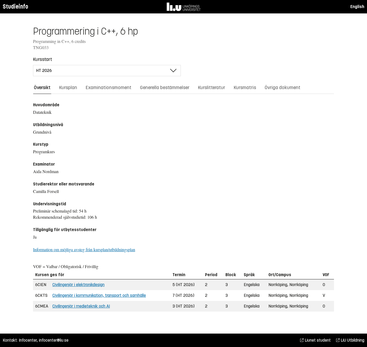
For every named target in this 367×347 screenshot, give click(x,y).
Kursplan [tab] (68, 87)
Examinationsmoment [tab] (108, 87)
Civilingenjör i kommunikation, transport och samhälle (99, 295)
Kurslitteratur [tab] (211, 87)
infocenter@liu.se (54, 340)
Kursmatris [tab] (245, 87)
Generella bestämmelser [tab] (164, 87)
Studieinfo (15, 6)
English (357, 6)
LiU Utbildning (352, 340)
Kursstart (42, 59)
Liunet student (317, 340)
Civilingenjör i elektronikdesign (78, 284)
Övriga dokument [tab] (282, 87)
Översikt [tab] (42, 87)
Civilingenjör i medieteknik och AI (81, 306)
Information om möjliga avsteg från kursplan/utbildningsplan (84, 249)
